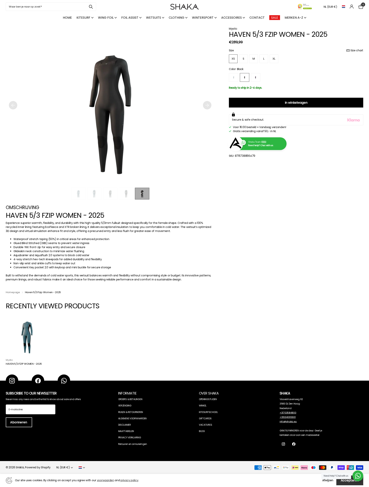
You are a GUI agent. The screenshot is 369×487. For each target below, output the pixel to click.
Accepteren (350, 480)
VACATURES (205, 424)
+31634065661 (288, 417)
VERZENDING (124, 405)
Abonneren (19, 422)
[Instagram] (12, 380)
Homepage (13, 292)
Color (236, 69)
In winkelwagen (296, 102)
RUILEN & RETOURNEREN (130, 412)
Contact (257, 17)
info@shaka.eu (288, 421)
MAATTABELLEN (126, 431)
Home (67, 17)
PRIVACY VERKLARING (129, 437)
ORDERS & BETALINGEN (130, 399)
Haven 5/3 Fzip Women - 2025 (24, 364)
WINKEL (202, 405)
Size (296, 50)
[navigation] (78, 193)
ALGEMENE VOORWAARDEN (132, 418)
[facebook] (38, 380)
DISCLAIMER (124, 424)
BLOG (202, 431)
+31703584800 (288, 412)
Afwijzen (327, 480)
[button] (13, 105)
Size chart (357, 50)
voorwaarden (105, 480)
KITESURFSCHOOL (208, 412)
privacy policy (129, 480)
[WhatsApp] (64, 380)
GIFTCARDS (205, 418)
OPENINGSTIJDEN (208, 399)
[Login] (352, 6)
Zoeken (91, 6)
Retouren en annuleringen (132, 444)
